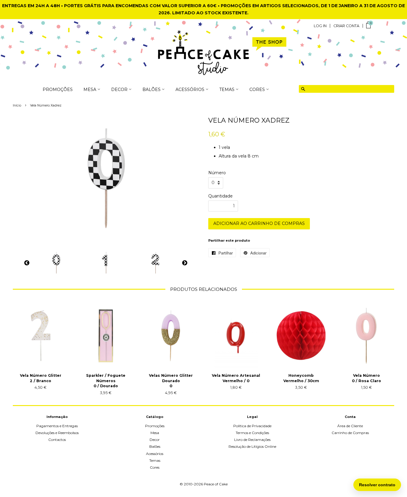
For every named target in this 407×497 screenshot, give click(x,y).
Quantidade (220, 196)
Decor (155, 439)
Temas (154, 460)
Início (17, 105)
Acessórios (154, 453)
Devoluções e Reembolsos (57, 432)
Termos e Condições (252, 432)
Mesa (154, 432)
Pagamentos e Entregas (57, 426)
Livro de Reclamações (252, 439)
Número (217, 172)
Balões (154, 446)
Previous (27, 263)
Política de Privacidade (252, 426)
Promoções (58, 89)
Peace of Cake (216, 484)
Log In (320, 26)
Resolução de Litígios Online (252, 446)
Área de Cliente (350, 426)
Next (185, 263)
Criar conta (346, 26)
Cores (154, 467)
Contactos (57, 439)
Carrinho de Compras (350, 432)
